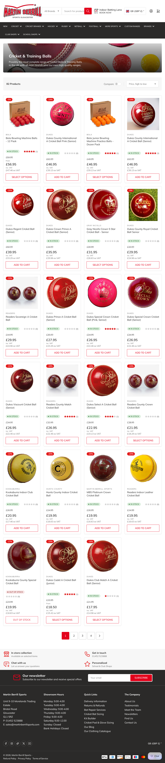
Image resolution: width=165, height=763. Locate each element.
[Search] (88, 11)
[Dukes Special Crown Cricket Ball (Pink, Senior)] (103, 293)
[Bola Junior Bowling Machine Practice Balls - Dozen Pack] (103, 114)
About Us (130, 701)
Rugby (65, 26)
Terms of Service (40, 758)
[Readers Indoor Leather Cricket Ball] (143, 468)
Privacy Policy (24, 758)
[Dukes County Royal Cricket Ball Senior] (143, 205)
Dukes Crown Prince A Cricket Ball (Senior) (58, 230)
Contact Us (131, 722)
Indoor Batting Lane (110, 9)
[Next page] (99, 635)
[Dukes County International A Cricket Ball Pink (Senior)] (62, 114)
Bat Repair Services (95, 709)
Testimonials (132, 705)
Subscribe (141, 677)
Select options (22, 177)
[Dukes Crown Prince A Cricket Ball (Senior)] (62, 205)
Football (93, 26)
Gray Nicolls (94, 225)
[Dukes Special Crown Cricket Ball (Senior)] (143, 293)
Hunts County (54, 489)
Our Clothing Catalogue (97, 731)
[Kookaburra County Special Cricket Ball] (22, 556)
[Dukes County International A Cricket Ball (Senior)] (143, 114)
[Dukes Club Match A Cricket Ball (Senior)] (103, 556)
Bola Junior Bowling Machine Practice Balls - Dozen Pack (100, 141)
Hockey (51, 26)
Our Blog (89, 726)
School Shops (30, 34)
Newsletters (131, 714)
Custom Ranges (132, 26)
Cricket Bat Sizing (94, 714)
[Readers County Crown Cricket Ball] (143, 380)
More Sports (111, 26)
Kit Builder (90, 718)
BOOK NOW (105, 12)
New (5, 26)
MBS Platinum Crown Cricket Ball (99, 494)
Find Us (129, 718)
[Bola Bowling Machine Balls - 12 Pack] (22, 114)
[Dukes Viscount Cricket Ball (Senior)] (22, 380)
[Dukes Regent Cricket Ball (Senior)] (22, 205)
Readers (10, 313)
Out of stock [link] (22, 619)
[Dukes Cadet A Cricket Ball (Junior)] (62, 556)
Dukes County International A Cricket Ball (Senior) (142, 140)
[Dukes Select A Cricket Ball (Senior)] (103, 380)
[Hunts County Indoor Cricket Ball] (62, 468)
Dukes (49, 134)
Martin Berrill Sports (99, 489)
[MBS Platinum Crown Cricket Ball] (103, 468)
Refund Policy (9, 758)
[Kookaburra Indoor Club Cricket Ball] (22, 468)
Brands (147, 26)
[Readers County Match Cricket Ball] (62, 380)
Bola (8, 134)
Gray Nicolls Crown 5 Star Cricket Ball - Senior (101, 230)
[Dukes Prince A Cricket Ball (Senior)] (62, 293)
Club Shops (11, 34)
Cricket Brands (33, 26)
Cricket (15, 26)
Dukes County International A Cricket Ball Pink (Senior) (61, 140)
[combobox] (77, 11)
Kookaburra (13, 489)
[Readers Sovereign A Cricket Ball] (22, 293)
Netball (78, 26)
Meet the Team (133, 709)
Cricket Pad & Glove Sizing (99, 722)
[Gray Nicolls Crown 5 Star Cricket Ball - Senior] (103, 205)
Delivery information (95, 701)
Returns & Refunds (94, 705)
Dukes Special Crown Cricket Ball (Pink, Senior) (103, 318)
